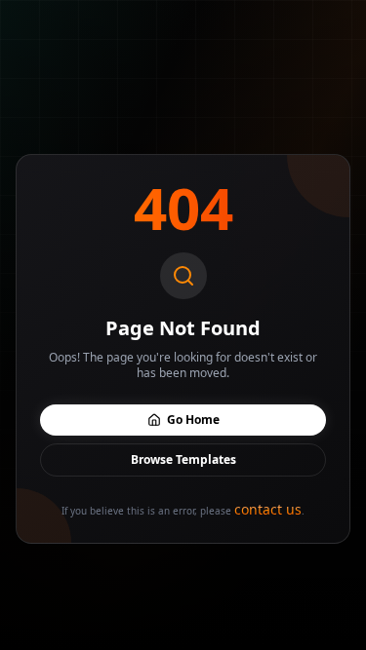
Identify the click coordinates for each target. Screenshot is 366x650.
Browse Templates (183, 459)
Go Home (193, 419)
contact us (268, 509)
